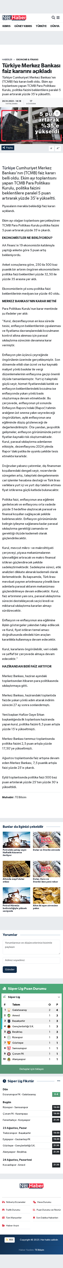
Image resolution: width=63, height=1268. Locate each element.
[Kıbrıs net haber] (14, 18)
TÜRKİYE (41, 26)
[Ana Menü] (58, 17)
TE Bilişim (39, 1250)
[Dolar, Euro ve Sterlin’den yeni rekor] (46, 869)
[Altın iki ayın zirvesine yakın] (46, 895)
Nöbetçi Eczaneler (16, 1202)
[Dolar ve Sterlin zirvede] (46, 839)
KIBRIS (6, 26)
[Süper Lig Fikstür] (58, 1081)
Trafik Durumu (13, 1210)
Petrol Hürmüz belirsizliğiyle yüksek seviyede (15, 908)
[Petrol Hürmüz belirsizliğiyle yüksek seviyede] (16, 895)
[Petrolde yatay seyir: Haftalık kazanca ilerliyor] (16, 839)
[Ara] (53, 17)
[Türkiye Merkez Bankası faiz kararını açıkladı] (31, 125)
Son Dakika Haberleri (47, 1218)
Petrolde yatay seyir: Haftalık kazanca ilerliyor (15, 853)
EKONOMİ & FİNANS (27, 60)
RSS (11, 1240)
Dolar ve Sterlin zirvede (46, 850)
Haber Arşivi (12, 1225)
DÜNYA (54, 26)
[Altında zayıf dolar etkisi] (16, 869)
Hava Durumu (44, 1202)
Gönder (10, 969)
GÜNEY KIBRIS (23, 26)
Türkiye (8, 168)
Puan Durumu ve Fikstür (49, 1210)
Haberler (7, 60)
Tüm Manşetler (14, 1218)
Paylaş (9, 148)
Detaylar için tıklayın (32, 1069)
